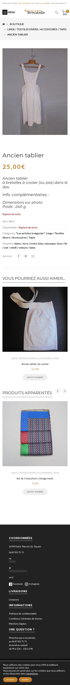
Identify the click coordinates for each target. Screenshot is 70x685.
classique (50, 243)
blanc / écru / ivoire (25, 243)
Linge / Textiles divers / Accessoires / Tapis (36, 29)
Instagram (34, 583)
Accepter (10, 679)
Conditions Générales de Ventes (25, 618)
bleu (40, 243)
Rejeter (25, 679)
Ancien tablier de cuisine (35, 363)
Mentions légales (17, 623)
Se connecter (25, 3)
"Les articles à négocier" (30, 233)
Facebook (18, 583)
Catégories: (8, 233)
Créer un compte (42, 3)
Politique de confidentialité (22, 613)
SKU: (5, 221)
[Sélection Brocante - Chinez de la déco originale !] (35, 11)
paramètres (32, 673)
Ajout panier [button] (35, 377)
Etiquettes (8, 243)
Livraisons (14, 599)
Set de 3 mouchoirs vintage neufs (35, 478)
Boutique (17, 24)
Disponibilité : (10, 227)
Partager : (7, 256)
